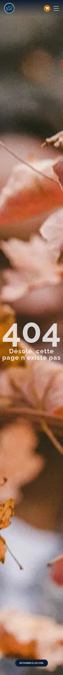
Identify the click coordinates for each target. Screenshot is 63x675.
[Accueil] (9, 8)
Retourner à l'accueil (31, 663)
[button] (56, 8)
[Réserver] (47, 8)
